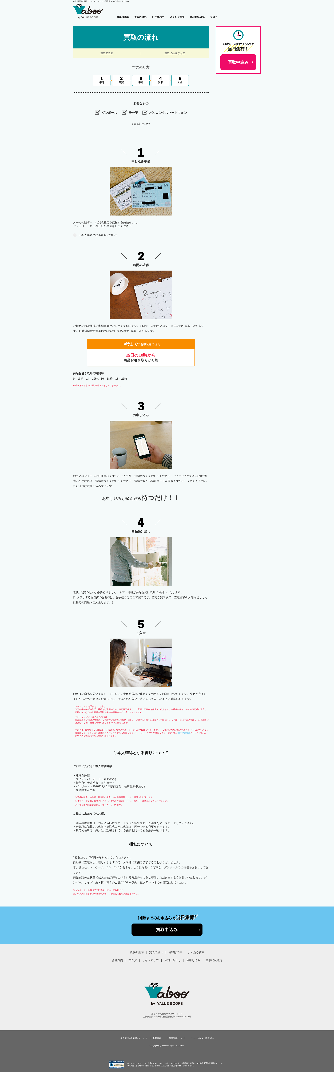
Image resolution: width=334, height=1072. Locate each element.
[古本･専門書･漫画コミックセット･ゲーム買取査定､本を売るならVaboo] (88, 5)
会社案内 (117, 960)
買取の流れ (140, 16)
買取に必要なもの (174, 53)
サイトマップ (150, 960)
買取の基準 (123, 16)
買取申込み (167, 929)
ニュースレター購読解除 (202, 1038)
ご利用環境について (176, 1038)
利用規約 (157, 1038)
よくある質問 (177, 16)
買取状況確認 (197, 16)
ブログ (213, 16)
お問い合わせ (172, 960)
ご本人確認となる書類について (98, 234)
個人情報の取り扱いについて (134, 1038)
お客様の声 (158, 16)
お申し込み (193, 960)
